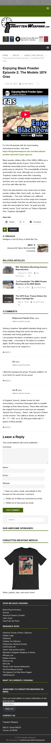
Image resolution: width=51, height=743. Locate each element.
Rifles (16, 55)
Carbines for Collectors (12, 641)
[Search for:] (25, 520)
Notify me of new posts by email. (21, 503)
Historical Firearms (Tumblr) (14, 615)
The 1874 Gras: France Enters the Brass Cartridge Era (31, 297)
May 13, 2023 (24, 287)
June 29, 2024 (11, 80)
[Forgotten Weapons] (25, 32)
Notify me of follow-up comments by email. (25, 498)
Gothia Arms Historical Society (15, 644)
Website (6, 483)
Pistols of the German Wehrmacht (16, 667)
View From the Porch (11, 621)
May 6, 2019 (23, 302)
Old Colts (6, 664)
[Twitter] (28, 14)
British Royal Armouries (12, 610)
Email (5, 475)
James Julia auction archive (13, 650)
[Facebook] (23, 14)
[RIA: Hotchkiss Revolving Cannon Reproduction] (8, 270)
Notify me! (9, 709)
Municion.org (8, 661)
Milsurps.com (8, 655)
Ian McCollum (27, 80)
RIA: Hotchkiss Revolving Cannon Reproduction (31, 268)
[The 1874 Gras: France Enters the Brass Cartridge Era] (8, 299)
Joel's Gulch (7, 618)
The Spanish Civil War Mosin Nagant (17, 672)
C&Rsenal (6, 638)
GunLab (6, 613)
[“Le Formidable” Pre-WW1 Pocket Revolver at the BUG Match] (8, 285)
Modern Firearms (10, 658)
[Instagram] (33, 14)
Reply (8, 352)
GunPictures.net (9, 647)
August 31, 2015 (25, 273)
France (13, 230)
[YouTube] (17, 14)
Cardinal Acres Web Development (32, 740)
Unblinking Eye (9, 675)
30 (30, 276)
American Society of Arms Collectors (17, 633)
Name (6, 467)
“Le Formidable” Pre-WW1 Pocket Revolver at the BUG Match (31, 282)
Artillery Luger (8, 636)
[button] (47, 8)
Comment (7, 447)
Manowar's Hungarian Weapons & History (20, 652)
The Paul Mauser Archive (13, 669)
